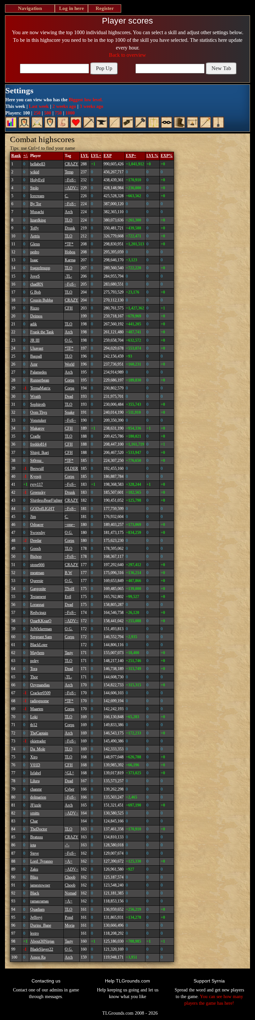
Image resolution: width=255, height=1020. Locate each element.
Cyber (69, 789)
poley (34, 660)
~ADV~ (71, 188)
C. (66, 196)
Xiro (34, 757)
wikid (34, 172)
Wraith (35, 396)
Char (34, 821)
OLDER (71, 468)
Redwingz (38, 612)
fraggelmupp (40, 268)
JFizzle (35, 805)
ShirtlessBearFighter (46, 500)
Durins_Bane (40, 925)
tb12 (33, 724)
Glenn (35, 244)
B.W (68, 572)
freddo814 (38, 444)
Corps (69, 380)
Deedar (36, 540)
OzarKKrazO (40, 621)
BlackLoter (38, 644)
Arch (69, 212)
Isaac (34, 260)
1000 (70, 113)
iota (33, 845)
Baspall (36, 356)
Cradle (35, 436)
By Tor (35, 204)
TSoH (69, 588)
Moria (69, 925)
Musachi (37, 212)
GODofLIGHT (42, 508)
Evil (68, 596)
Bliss (34, 877)
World (69, 364)
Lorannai (37, 604)
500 (47, 113)
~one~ (70, 524)
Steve (34, 853)
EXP (108, 155)
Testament (38, 596)
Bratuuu (36, 837)
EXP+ (131, 155)
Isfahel (35, 773)
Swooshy (37, 532)
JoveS (35, 276)
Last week (39, 106)
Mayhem (37, 652)
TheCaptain (39, 733)
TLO (68, 220)
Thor (34, 677)
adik (33, 324)
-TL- (68, 276)
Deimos (36, 316)
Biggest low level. (86, 99)
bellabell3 (37, 164)
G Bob (35, 292)
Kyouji (35, 476)
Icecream (37, 196)
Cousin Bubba (41, 300)
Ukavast (36, 348)
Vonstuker (38, 420)
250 (37, 113)
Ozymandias (40, 685)
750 (58, 113)
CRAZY (71, 164)
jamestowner (40, 885)
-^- (67, 845)
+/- (25, 155)
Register (105, 8)
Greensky (37, 492)
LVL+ (96, 155)
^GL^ (69, 773)
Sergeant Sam (41, 637)
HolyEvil (37, 180)
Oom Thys (38, 412)
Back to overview (127, 55)
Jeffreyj (36, 917)
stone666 (37, 564)
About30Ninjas (42, 941)
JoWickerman (41, 629)
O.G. (69, 340)
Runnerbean (39, 380)
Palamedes (38, 372)
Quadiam (37, 909)
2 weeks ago (64, 106)
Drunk (70, 228)
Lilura (35, 781)
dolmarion (38, 797)
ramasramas (39, 901)
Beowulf (37, 468)
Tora (33, 668)
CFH (69, 308)
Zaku (34, 869)
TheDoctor (38, 829)
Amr (34, 364)
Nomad (70, 893)
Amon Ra (37, 957)
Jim (33, 516)
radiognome (39, 701)
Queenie (36, 580)
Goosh (35, 548)
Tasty (69, 652)
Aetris (35, 236)
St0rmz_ (36, 460)
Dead (69, 396)
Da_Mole (37, 749)
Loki (34, 717)
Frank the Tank (42, 332)
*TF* (69, 244)
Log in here (71, 8)
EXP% (167, 155)
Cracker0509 (40, 693)
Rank (16, 155)
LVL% (152, 155)
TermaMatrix (40, 388)
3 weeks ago (91, 106)
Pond (69, 917)
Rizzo (34, 308)
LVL (85, 155)
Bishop (36, 556)
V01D (35, 765)
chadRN (36, 284)
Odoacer (36, 524)
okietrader (38, 741)
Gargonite (38, 588)
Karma (70, 260)
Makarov (37, 428)
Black (34, 893)
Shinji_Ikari (39, 452)
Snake (69, 412)
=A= (68, 861)
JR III (35, 340)
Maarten (36, 709)
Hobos (70, 252)
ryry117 (36, 484)
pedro (34, 252)
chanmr (36, 789)
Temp (69, 172)
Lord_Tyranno (41, 861)
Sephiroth (37, 404)
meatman (37, 572)
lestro (34, 933)
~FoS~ (70, 180)
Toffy (34, 228)
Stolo (34, 188)
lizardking (38, 220)
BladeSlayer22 (41, 949)
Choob (70, 877)
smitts (35, 813)
